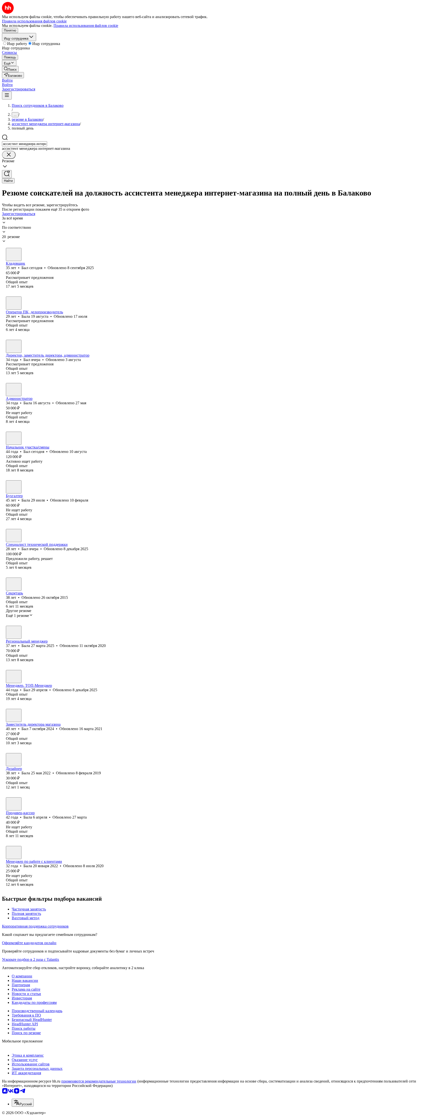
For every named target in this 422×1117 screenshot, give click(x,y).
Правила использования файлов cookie (85, 25)
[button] (7, 80)
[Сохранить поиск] (7, 174)
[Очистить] (9, 155)
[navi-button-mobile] (7, 95)
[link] (10, 69)
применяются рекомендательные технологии (98, 1081)
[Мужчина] (13, 254)
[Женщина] (13, 303)
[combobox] (24, 143)
